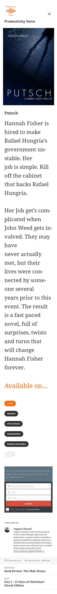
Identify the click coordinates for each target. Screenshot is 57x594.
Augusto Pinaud (33, 560)
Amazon (11, 413)
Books (47, 560)
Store (10, 403)
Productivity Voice (19, 21)
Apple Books (13, 423)
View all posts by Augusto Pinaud (28, 551)
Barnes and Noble (16, 444)
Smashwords (14, 434)
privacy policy (33, 509)
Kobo (10, 454)
